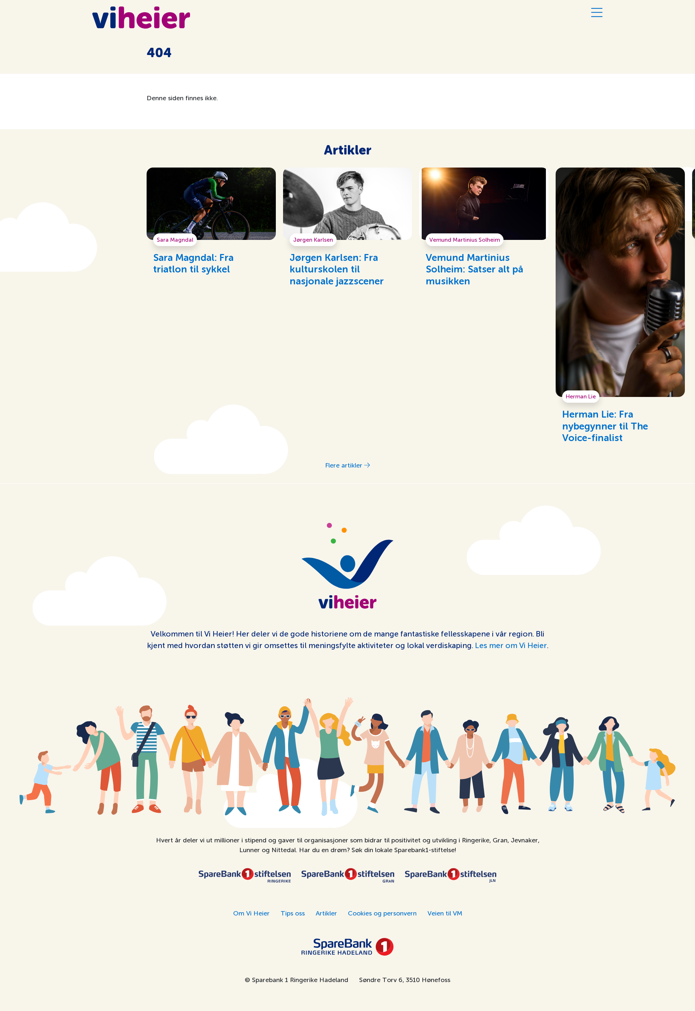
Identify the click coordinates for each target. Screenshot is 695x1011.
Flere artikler (344, 465)
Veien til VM (444, 913)
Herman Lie (581, 396)
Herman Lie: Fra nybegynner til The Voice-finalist (605, 426)
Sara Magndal (175, 239)
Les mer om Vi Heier (511, 645)
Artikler (326, 913)
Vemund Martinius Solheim (464, 239)
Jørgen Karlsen (313, 239)
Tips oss (293, 913)
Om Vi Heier (251, 913)
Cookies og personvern (382, 913)
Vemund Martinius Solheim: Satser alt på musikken (474, 270)
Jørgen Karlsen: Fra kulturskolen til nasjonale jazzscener (337, 270)
